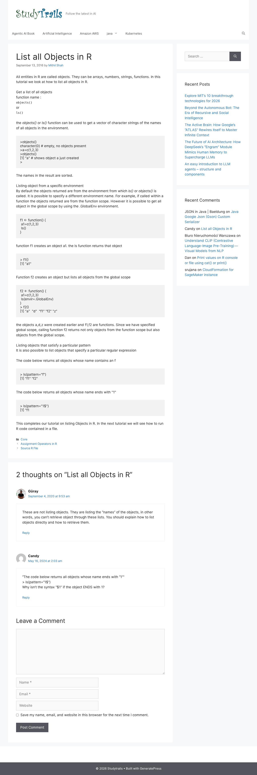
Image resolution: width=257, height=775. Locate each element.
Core (24, 439)
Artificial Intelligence (57, 33)
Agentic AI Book (23, 33)
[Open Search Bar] (243, 34)
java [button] (109, 33)
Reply (26, 532)
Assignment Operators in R (39, 443)
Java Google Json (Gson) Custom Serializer (212, 217)
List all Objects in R (216, 229)
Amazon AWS (89, 33)
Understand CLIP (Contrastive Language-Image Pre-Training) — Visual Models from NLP (211, 246)
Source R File (29, 448)
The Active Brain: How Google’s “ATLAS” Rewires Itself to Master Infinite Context (211, 130)
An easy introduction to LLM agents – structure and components (207, 169)
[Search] (235, 56)
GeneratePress (150, 768)
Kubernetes (133, 33)
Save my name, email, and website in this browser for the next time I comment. (84, 715)
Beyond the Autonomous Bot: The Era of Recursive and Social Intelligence (212, 113)
